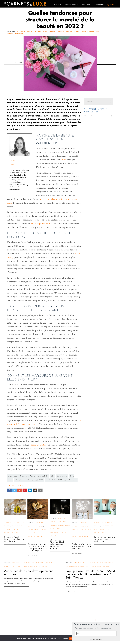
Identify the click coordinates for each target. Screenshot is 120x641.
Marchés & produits (56, 31)
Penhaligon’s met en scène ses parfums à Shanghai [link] (81, 546)
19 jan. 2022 (18, 62)
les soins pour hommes (41, 223)
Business (11, 31)
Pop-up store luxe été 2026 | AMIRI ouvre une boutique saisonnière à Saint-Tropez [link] (90, 574)
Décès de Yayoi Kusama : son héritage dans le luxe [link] (14, 539)
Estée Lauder (62, 476)
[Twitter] (14, 490)
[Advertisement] (60, 616)
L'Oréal (18, 480)
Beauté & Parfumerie (16, 33)
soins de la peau (70, 480)
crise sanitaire (42, 476)
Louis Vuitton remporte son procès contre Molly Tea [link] (104, 539)
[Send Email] (40, 490)
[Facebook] (9, 490)
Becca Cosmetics (39, 444)
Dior (52, 476)
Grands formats (73, 31)
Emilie (12, 160)
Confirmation (96, 639)
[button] (95, 624)
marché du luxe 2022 (53, 480)
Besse (11, 164)
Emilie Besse (15, 485)
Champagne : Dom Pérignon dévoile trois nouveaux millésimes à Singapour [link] (58, 544)
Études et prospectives (90, 31)
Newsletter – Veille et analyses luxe (31, 31)
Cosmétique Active (27, 476)
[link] (15, 507)
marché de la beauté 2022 (33, 480)
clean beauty (13, 476)
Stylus (63, 159)
